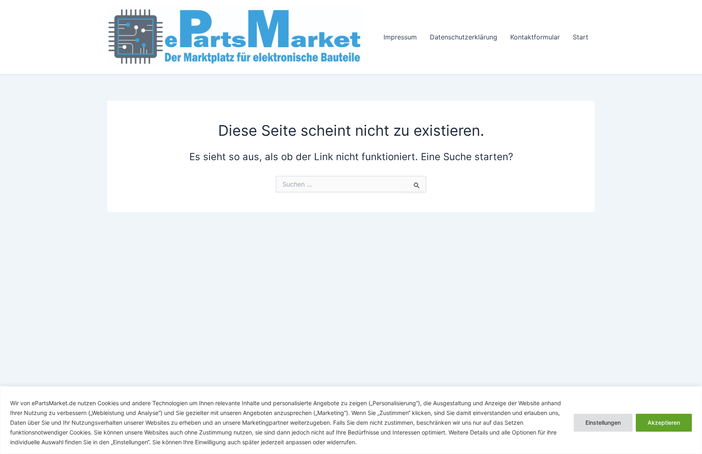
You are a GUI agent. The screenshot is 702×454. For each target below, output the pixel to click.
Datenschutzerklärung (463, 37)
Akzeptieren (664, 422)
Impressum (400, 37)
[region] (351, 420)
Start (580, 37)
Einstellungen (603, 422)
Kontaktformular (535, 37)
